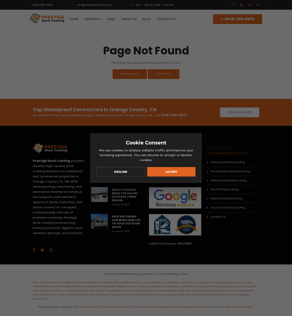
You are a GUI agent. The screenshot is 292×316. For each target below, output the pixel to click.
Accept (171, 172)
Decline (120, 172)
